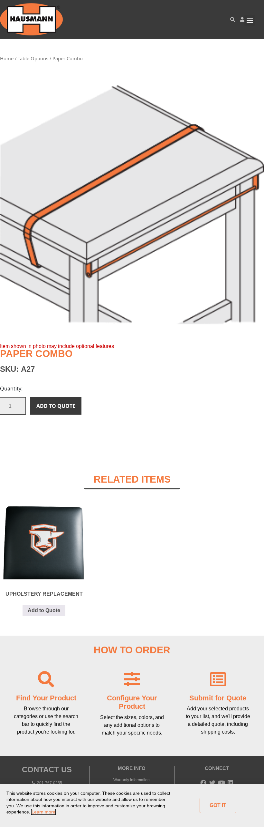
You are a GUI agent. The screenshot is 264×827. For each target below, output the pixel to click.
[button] (249, 20)
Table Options (33, 58)
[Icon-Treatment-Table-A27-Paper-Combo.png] (132, 205)
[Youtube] (221, 783)
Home (7, 58)
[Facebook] (203, 783)
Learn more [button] (43, 811)
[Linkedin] (230, 783)
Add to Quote (55, 405)
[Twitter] (212, 783)
